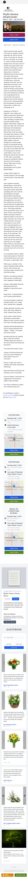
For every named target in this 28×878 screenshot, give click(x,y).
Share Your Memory (10, 622)
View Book (7, 599)
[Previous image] (3, 796)
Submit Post (14, 647)
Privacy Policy (10, 871)
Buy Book (15, 599)
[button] (14, 439)
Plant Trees (14, 454)
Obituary (7, 45)
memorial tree (7, 395)
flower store (12, 397)
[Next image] (25, 796)
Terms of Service (18, 871)
